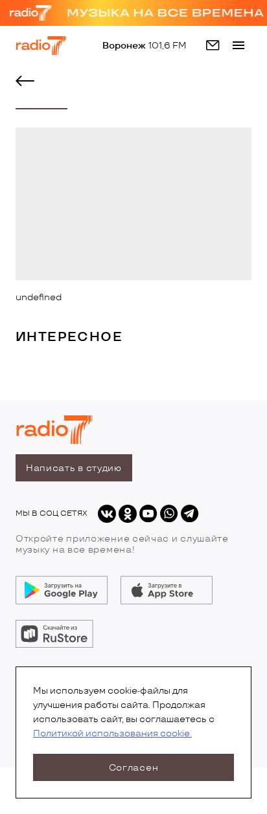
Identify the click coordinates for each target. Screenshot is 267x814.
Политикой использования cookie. (112, 733)
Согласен (134, 767)
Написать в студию (74, 468)
